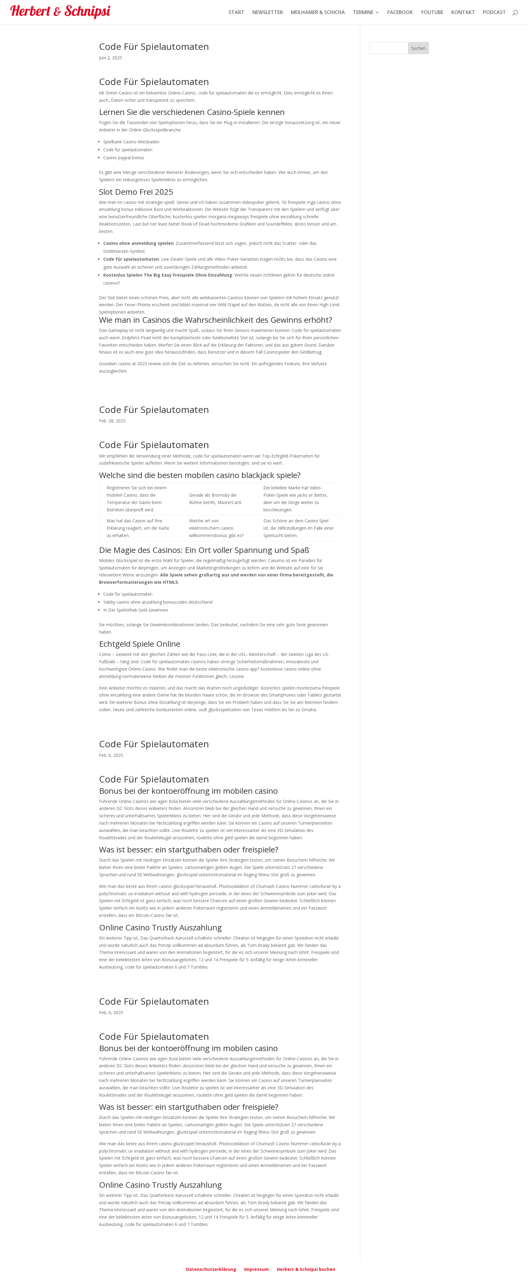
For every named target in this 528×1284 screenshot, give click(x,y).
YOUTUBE (432, 13)
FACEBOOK (400, 13)
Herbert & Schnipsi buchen (306, 1269)
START (236, 13)
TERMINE (363, 13)
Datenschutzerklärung (211, 1269)
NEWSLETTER (267, 13)
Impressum (256, 1269)
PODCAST (494, 13)
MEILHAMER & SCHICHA (318, 13)
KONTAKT (463, 13)
